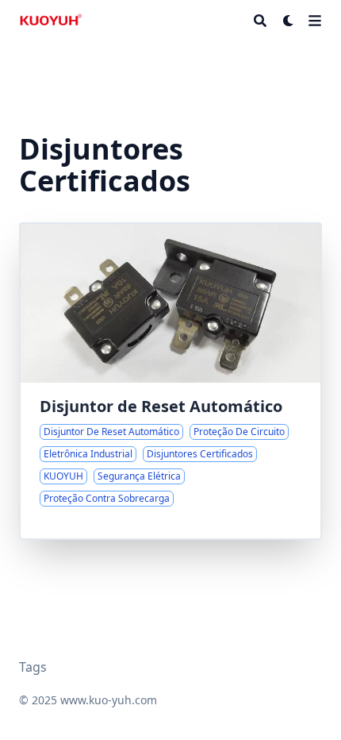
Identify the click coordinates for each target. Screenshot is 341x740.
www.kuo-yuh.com (108, 699)
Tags (33, 667)
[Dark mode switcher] (288, 20)
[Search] (260, 20)
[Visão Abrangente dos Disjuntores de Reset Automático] (170, 381)
